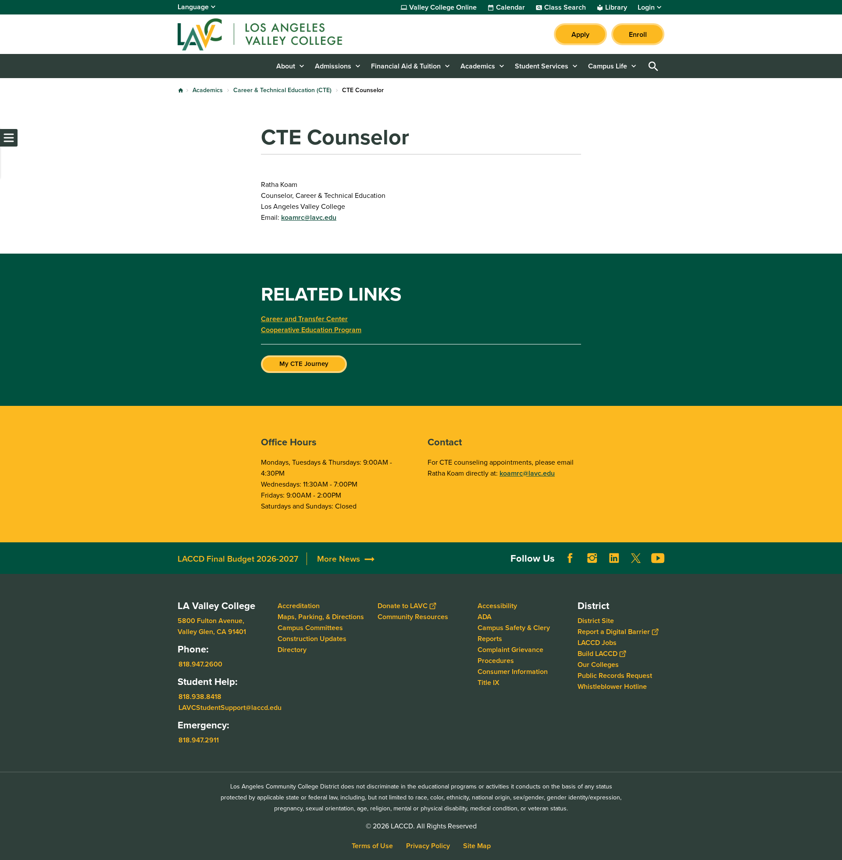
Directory (292, 650)
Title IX (488, 682)
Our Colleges (598, 664)
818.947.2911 (198, 740)
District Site (596, 621)
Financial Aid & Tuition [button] (406, 66)
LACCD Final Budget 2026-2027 (238, 558)
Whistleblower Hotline (612, 686)
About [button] (285, 66)
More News (338, 558)
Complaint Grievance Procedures (510, 655)
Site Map (477, 846)
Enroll (638, 34)
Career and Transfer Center (304, 319)
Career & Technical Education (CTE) (282, 90)
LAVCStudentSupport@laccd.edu (230, 707)
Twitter (635, 558)
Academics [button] (477, 66)
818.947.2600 (200, 664)
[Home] (272, 34)
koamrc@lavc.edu (308, 217)
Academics (208, 90)
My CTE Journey (303, 364)
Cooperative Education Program (311, 330)
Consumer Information (513, 671)
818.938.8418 (199, 697)
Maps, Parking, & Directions (321, 617)
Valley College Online (443, 7)
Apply (580, 34)
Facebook (570, 558)
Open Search (653, 66)
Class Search (565, 7)
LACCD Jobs (597, 643)
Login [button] (646, 7)
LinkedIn (614, 558)
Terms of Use (372, 846)
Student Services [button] (541, 66)
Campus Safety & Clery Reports (514, 633)
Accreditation (299, 606)
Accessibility (497, 606)
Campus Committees (310, 628)
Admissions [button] (333, 66)
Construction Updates (312, 639)
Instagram (592, 558)
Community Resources (413, 617)
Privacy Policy (428, 846)
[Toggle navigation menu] (9, 138)
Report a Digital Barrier (614, 632)
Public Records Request (615, 675)
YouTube (657, 558)
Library (616, 7)
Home (181, 90)
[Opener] (833, 565)
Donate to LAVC (403, 606)
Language (193, 7)
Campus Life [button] (607, 66)
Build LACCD (597, 654)
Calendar (510, 7)
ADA (485, 617)
